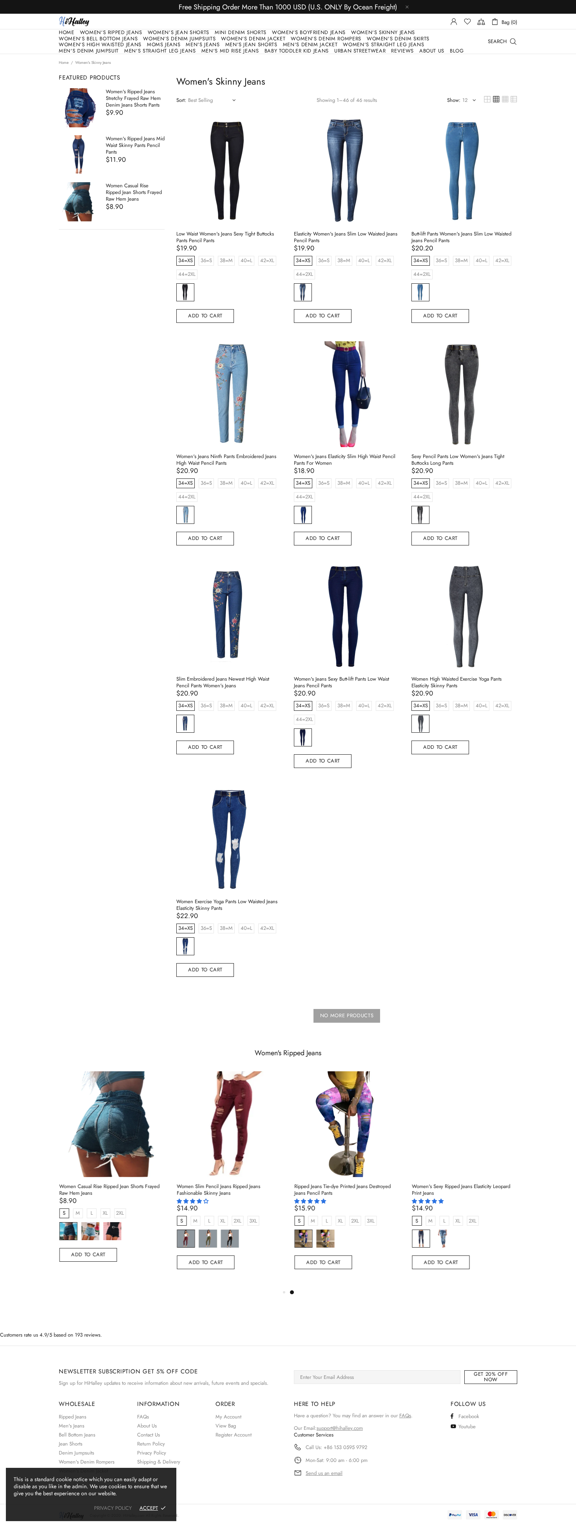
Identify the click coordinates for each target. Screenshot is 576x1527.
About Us (147, 1425)
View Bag (226, 1425)
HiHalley (74, 21)
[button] (193, 1201)
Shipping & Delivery (158, 1461)
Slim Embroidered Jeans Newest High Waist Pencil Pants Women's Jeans (222, 682)
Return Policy (151, 1443)
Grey (420, 724)
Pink (325, 1239)
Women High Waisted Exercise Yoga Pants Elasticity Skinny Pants (456, 682)
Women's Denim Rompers (86, 1461)
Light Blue (90, 1231)
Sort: (181, 100)
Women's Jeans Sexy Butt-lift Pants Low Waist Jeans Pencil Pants (341, 682)
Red (185, 1239)
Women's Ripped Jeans (288, 1053)
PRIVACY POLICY (113, 1508)
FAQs (143, 1416)
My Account (228, 1416)
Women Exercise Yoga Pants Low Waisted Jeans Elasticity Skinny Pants (226, 904)
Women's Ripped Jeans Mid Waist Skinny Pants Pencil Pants (135, 145)
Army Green (207, 1239)
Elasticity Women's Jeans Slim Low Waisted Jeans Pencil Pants (345, 237)
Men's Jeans (71, 1425)
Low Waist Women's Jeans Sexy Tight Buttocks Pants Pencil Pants (225, 237)
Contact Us (148, 1434)
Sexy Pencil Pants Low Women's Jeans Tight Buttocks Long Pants (457, 459)
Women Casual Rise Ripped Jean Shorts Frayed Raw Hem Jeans (134, 192)
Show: (453, 100)
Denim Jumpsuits (76, 1452)
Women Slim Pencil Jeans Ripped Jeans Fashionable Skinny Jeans (218, 1189)
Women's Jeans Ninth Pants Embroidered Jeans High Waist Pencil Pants (226, 459)
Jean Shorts (70, 1443)
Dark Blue (303, 292)
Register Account (234, 1434)
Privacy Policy (151, 1452)
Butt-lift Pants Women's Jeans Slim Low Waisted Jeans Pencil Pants (461, 237)
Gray (420, 515)
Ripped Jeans (72, 1416)
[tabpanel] (347, 1179)
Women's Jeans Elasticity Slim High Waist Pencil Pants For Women (344, 459)
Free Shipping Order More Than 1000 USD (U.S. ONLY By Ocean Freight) (288, 7)
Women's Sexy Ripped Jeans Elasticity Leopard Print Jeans (460, 1189)
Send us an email (324, 1473)
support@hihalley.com (340, 1428)
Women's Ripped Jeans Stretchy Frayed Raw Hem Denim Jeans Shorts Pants (133, 98)
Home (64, 62)
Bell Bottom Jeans (77, 1434)
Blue (420, 292)
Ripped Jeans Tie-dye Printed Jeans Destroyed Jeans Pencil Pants (342, 1189)
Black (185, 292)
